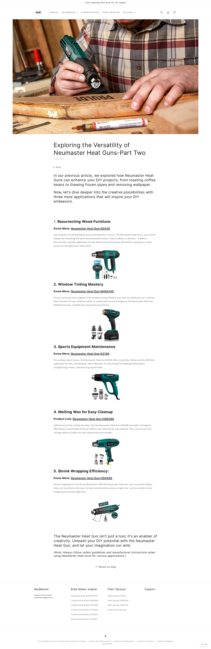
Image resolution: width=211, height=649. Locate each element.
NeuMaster (47, 641)
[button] (69, 12)
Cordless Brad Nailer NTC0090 (84, 605)
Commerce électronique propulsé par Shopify (69, 641)
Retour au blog (107, 566)
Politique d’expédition (165, 641)
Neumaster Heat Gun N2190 (90, 353)
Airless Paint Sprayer (117, 609)
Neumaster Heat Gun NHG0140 (92, 291)
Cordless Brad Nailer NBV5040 (84, 600)
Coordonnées (107, 644)
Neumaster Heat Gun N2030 (90, 228)
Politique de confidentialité (123, 641)
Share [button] (58, 167)
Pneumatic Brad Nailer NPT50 (84, 595)
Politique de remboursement (100, 641)
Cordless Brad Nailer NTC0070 (84, 614)
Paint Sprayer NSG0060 (118, 600)
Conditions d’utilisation (145, 641)
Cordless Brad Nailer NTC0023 (84, 609)
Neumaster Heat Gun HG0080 (93, 419)
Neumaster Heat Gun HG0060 (91, 478)
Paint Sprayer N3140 (117, 595)
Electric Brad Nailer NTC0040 (84, 619)
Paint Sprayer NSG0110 (118, 605)
